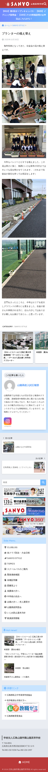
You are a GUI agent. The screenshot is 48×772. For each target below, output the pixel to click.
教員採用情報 (13, 618)
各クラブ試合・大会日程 (18, 553)
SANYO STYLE (20, 326)
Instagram (7, 426)
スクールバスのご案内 (17, 569)
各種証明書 (12, 580)
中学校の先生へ (14, 596)
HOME (25, 762)
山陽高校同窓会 (14, 607)
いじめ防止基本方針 (16, 613)
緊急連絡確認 (13, 575)
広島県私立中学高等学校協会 (19, 695)
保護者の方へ (13, 591)
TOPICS (11, 564)
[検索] (43, 482)
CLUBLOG (12, 547)
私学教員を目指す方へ (16, 700)
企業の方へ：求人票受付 (18, 602)
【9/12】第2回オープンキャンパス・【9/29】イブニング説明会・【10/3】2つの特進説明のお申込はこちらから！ (24, 15)
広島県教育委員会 (14, 716)
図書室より (12, 585)
